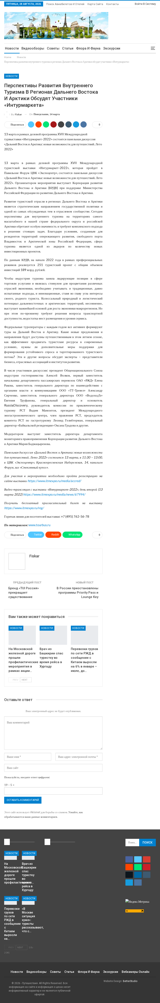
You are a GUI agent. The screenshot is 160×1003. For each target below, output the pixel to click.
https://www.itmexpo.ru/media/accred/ (54, 481)
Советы (53, 48)
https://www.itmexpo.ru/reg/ (24, 508)
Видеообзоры (32, 48)
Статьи (67, 48)
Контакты (112, 4)
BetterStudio (130, 981)
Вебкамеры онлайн (135, 971)
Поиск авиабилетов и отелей (65, 4)
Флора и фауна (88, 48)
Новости (12, 48)
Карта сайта (95, 4)
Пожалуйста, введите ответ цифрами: (27, 777)
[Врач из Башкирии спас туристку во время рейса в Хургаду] (53, 635)
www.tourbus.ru (39, 525)
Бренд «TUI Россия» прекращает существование (23, 592)
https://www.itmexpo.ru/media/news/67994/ (54, 494)
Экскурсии (111, 48)
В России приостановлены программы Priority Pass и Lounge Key (77, 592)
